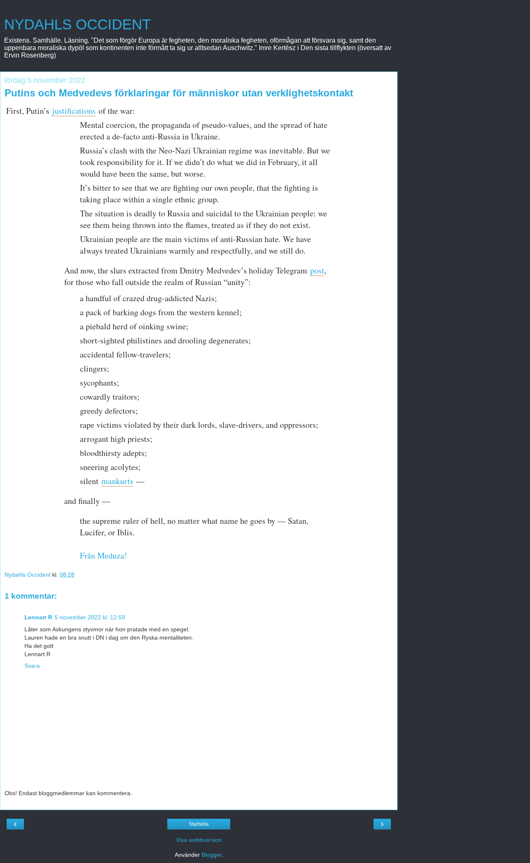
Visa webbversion (199, 840)
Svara (32, 665)
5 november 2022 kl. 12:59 (90, 617)
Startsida (199, 824)
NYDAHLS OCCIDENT (77, 24)
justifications (74, 110)
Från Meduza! (103, 555)
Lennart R (38, 617)
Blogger (212, 854)
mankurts (117, 481)
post (317, 270)
